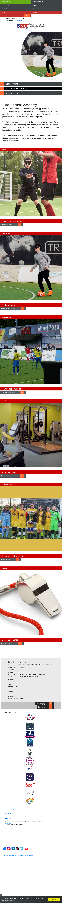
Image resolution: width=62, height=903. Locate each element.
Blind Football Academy (16, 88)
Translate (19, 20)
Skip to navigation (38, 1)
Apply (3, 12)
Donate (35, 12)
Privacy (8, 818)
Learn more (10, 900)
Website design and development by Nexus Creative (18, 855)
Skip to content (6, 1)
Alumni (34, 5)
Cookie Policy (8, 823)
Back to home (12, 84)
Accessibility (5, 5)
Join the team (5, 9)
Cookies (8, 814)
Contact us (36, 9)
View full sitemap (13, 93)
